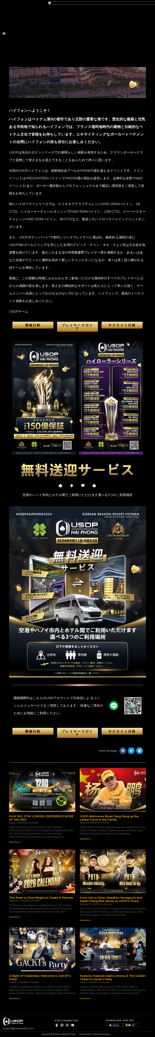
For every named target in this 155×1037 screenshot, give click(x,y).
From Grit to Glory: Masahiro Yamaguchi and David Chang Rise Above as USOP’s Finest (111, 899)
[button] (4, 33)
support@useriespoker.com (18, 1028)
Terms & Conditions (101, 1034)
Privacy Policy (85, 1034)
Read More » (15, 842)
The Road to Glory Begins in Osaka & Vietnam (41, 897)
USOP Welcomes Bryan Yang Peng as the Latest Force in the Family (109, 818)
